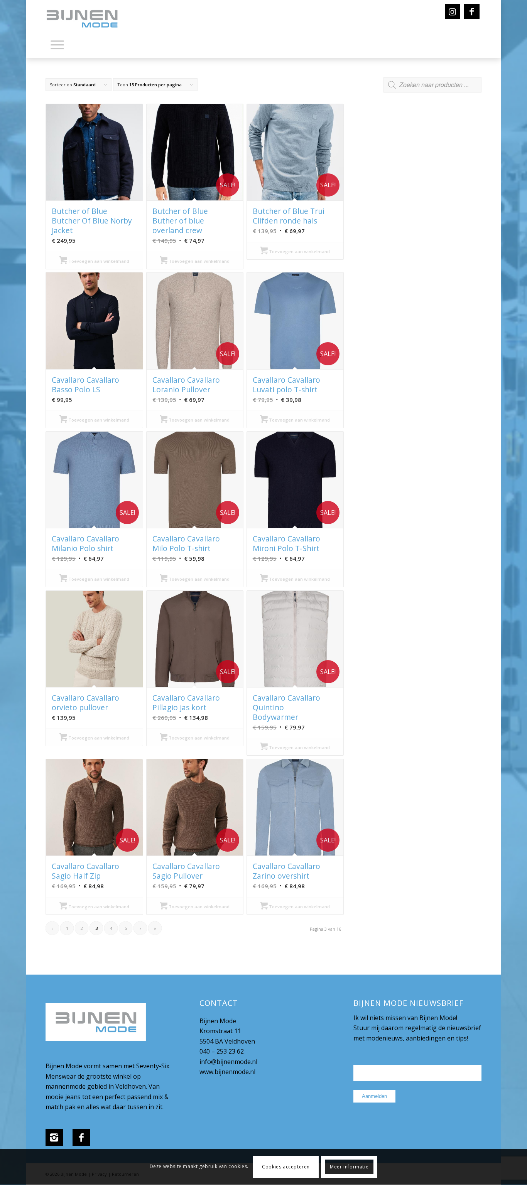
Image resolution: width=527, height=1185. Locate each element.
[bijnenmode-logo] (88, 19)
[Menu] (57, 44)
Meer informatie (349, 1166)
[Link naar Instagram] (452, 11)
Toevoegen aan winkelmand (98, 261)
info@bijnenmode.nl (228, 1061)
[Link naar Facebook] (472, 11)
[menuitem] (57, 46)
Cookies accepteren (286, 1166)
